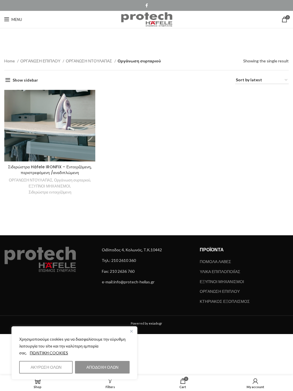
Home (10, 60)
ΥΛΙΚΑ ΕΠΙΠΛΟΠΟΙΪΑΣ (220, 271)
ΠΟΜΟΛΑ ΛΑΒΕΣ (215, 261)
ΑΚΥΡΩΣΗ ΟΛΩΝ (46, 367)
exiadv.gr (155, 323)
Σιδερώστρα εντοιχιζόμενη (50, 192)
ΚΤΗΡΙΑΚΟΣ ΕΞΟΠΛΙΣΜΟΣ (225, 301)
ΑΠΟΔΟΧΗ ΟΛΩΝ (102, 367)
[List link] (146, 250)
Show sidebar (25, 80)
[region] (74, 353)
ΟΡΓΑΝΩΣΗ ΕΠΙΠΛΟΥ (40, 60)
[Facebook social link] (147, 5)
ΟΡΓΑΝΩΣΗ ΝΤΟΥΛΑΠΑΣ (89, 60)
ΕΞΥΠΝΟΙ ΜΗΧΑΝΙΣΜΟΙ (49, 186)
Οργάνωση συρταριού (72, 180)
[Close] (131, 331)
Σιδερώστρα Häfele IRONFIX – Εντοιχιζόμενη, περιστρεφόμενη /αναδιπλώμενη (50, 169)
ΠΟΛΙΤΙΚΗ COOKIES (49, 352)
